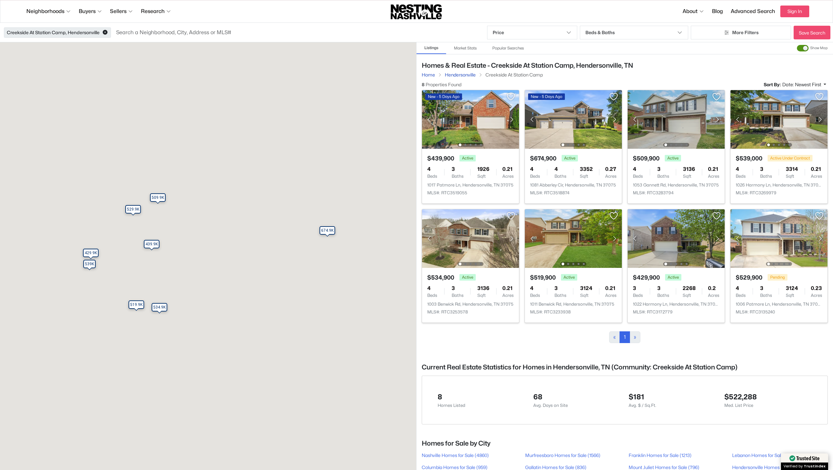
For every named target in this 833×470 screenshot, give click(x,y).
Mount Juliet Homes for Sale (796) (664, 467)
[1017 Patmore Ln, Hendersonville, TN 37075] (470, 119)
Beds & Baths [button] (600, 32)
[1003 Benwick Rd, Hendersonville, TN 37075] (470, 238)
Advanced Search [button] (753, 11)
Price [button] (498, 32)
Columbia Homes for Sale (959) (454, 467)
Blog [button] (717, 11)
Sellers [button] (118, 11)
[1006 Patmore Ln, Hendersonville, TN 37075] (779, 238)
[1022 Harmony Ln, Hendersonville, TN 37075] (676, 238)
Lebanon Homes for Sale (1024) (764, 455)
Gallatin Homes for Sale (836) (555, 467)
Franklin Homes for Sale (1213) (660, 455)
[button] (105, 32)
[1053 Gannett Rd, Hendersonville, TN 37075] (676, 119)
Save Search (812, 32)
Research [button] (153, 11)
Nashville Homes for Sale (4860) (455, 455)
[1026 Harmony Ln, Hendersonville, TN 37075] (779, 119)
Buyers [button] (87, 11)
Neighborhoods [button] (45, 11)
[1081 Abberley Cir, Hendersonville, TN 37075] (573, 119)
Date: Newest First (802, 84)
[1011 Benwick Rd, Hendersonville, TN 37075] (573, 238)
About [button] (690, 11)
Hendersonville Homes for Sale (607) (770, 467)
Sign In (794, 11)
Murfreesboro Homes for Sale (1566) (562, 455)
